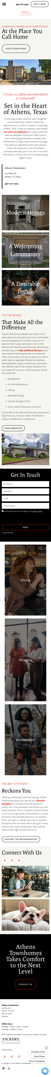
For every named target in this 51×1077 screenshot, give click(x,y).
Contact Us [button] (25, 984)
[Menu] (4, 4)
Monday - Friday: (8, 1026)
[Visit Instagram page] (19, 860)
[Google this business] (12, 860)
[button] (40, 4)
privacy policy (37, 511)
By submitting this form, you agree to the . (23, 511)
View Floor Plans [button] (16, 48)
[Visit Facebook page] (5, 860)
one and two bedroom (15, 131)
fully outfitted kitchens (31, 350)
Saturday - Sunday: (9, 1029)
